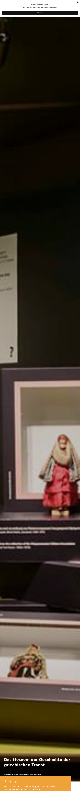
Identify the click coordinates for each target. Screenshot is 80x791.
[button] (5, 781)
